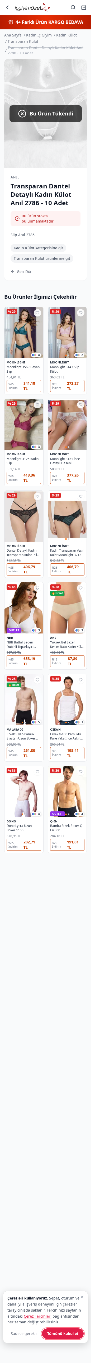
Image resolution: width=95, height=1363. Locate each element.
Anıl (15, 177)
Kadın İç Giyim (39, 35)
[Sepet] (83, 7)
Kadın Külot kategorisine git (38, 247)
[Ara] (73, 7)
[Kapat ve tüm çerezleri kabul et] (82, 1297)
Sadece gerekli (24, 1333)
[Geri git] (7, 7)
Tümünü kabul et (62, 1333)
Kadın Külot (66, 35)
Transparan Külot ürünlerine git (42, 258)
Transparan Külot (23, 41)
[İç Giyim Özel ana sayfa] (32, 7)
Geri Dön (24, 271)
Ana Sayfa (13, 35)
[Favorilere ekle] (37, 312)
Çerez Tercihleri (37, 1316)
